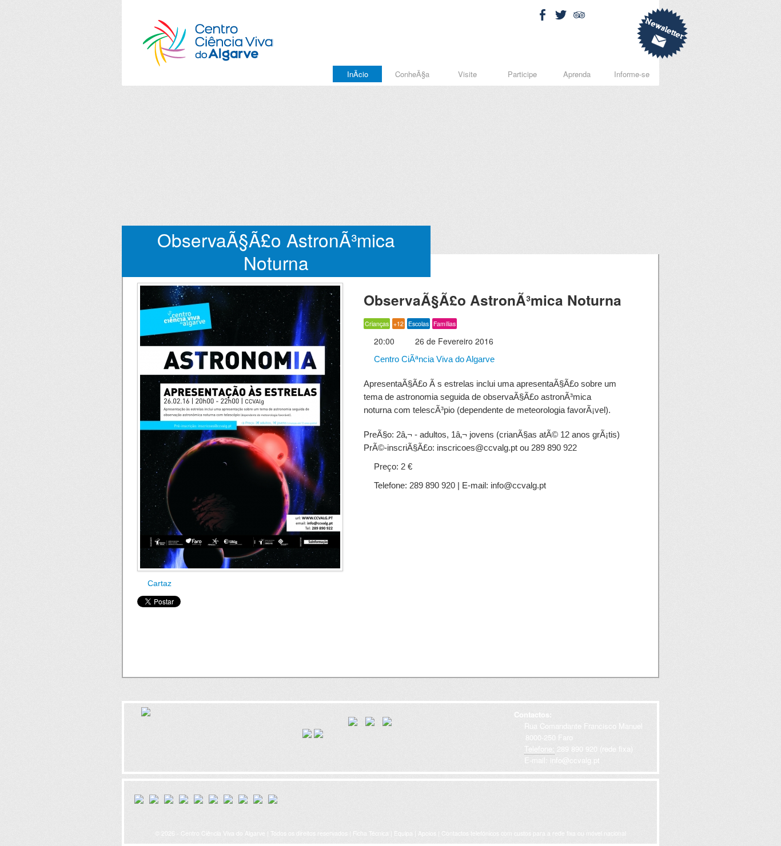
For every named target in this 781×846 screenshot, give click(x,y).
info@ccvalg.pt (574, 760)
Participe (522, 74)
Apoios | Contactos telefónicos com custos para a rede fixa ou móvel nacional (522, 833)
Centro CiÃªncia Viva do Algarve (433, 359)
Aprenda (577, 74)
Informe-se (631, 74)
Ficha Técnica (371, 833)
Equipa (403, 833)
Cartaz (158, 583)
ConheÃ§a (412, 74)
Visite (467, 74)
